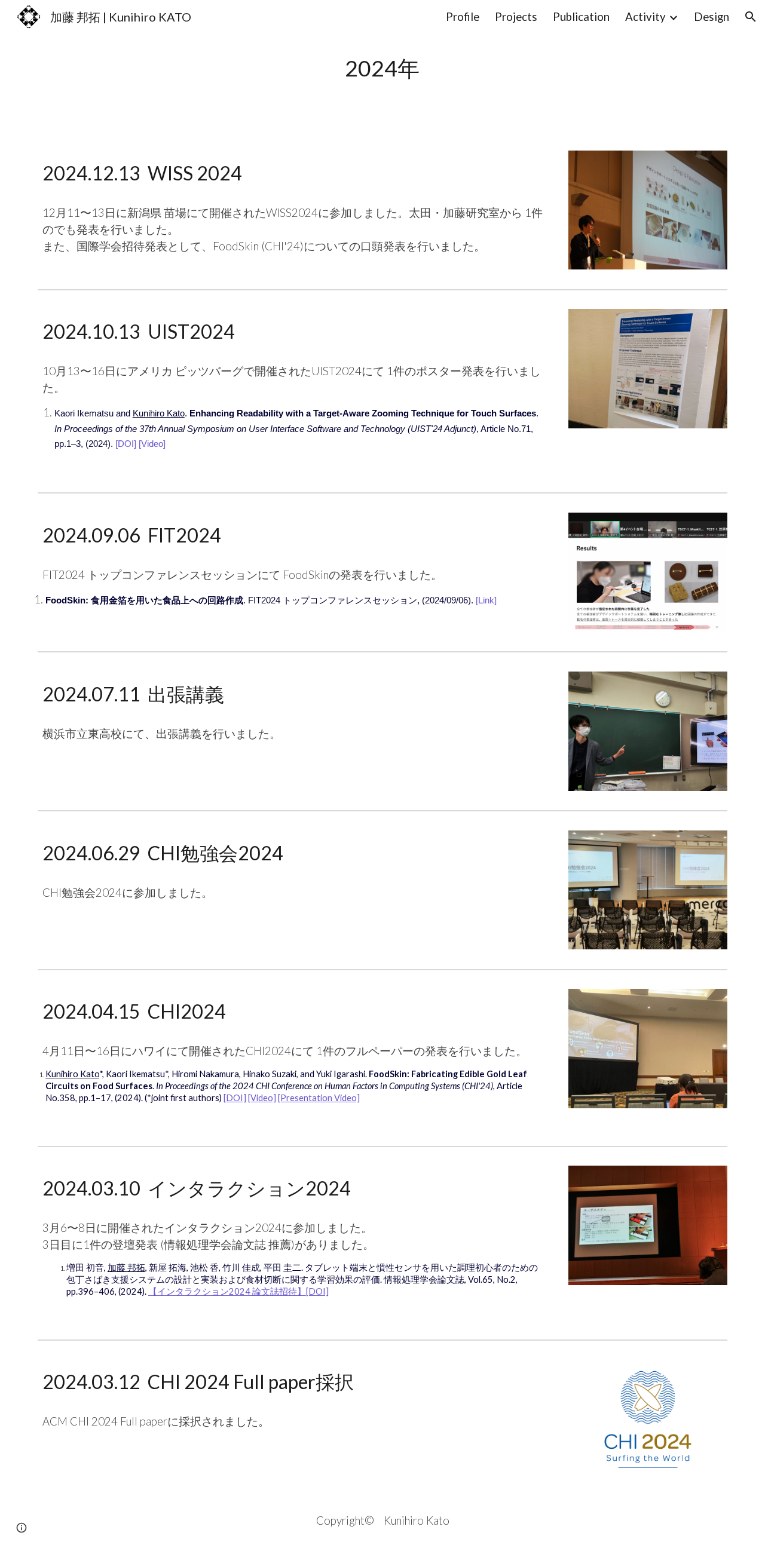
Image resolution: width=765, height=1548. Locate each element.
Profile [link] (462, 16)
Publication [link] (581, 16)
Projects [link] (516, 16)
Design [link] (711, 16)
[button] (750, 16)
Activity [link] (645, 16)
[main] (382, 68)
